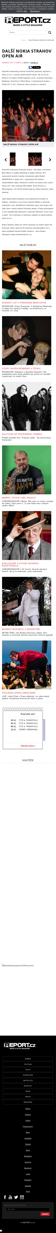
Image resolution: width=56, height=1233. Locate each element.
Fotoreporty (28, 1126)
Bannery (28, 1168)
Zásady (28, 1186)
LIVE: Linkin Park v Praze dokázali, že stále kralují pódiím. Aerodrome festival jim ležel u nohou (25, 697)
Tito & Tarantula (28, 720)
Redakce (28, 1156)
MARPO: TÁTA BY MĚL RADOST (19, 498)
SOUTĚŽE (28, 760)
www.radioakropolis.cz (21, 234)
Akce (28, 1150)
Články (28, 1115)
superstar (28, 1075)
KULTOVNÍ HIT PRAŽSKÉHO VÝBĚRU (22, 434)
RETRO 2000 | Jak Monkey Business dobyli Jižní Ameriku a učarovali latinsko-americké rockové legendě (27, 634)
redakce (34, 62)
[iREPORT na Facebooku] (5, 1197)
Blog (28, 1132)
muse (28, 1091)
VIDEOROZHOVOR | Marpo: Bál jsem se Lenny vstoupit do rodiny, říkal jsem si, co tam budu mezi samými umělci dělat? (27, 503)
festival (28, 1064)
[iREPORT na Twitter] (16, 1197)
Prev (6, 159)
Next (50, 159)
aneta (28, 1097)
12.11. (13, 730)
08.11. (13, 726)
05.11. (13, 720)
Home (23, 40)
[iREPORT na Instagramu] (22, 1197)
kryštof (28, 1086)
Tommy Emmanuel (28, 730)
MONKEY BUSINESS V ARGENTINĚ (21, 629)
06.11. (13, 723)
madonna (28, 1102)
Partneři (27, 1180)
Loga (28, 1174)
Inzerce (28, 1162)
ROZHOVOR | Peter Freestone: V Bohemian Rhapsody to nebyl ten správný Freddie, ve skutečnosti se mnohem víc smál (27, 308)
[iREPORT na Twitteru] (10, 1197)
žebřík (28, 1059)
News (28, 1109)
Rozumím (35, 11)
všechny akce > (28, 746)
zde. (25, 11)
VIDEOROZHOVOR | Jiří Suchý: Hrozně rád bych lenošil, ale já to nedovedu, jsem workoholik (24, 570)
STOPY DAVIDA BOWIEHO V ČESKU (21, 368)
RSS (28, 1191)
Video (27, 1121)
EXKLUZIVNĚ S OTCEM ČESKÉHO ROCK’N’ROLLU (20, 564)
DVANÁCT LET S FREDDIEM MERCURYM (24, 303)
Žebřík (28, 1144)
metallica (28, 1080)
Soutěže (28, 1138)
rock (28, 1069)
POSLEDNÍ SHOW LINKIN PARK (19, 693)
